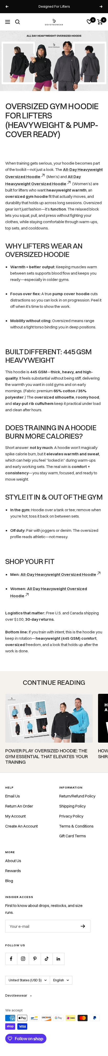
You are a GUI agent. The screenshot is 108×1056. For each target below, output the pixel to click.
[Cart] (100, 22)
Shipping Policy (72, 806)
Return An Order (19, 806)
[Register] (83, 926)
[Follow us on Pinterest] (35, 959)
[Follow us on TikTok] (46, 959)
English (58, 980)
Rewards (13, 870)
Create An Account (21, 826)
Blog (9, 880)
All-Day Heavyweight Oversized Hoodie (58, 574)
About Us (13, 860)
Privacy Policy (71, 816)
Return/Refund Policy (77, 796)
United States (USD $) (25, 980)
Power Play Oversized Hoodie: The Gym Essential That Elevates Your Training (46, 756)
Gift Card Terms (72, 835)
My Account (15, 816)
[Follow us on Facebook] (11, 959)
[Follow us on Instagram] (23, 959)
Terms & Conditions (76, 826)
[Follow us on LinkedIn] (58, 959)
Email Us (12, 796)
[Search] (17, 22)
